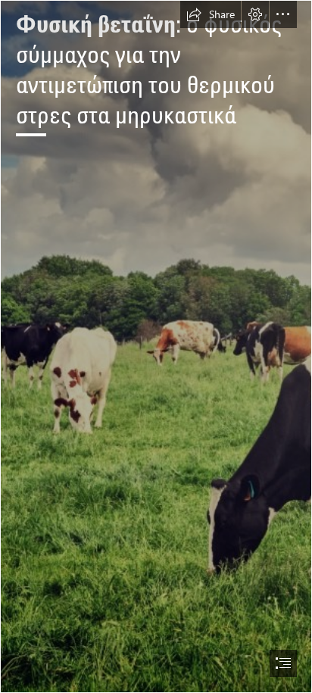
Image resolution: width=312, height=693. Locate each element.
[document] (156, 346)
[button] (210, 14)
